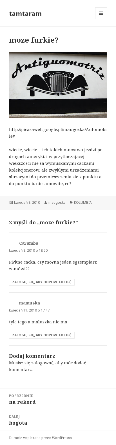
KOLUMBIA (83, 202)
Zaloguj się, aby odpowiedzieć (42, 282)
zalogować (42, 362)
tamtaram (25, 13)
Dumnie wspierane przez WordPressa (40, 437)
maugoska (57, 202)
